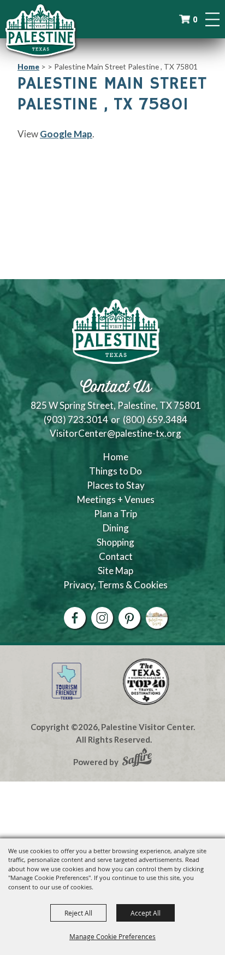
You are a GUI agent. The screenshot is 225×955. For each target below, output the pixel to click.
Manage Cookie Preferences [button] (112, 936)
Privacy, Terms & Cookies (115, 585)
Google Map (66, 134)
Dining (116, 528)
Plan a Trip (115, 513)
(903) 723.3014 (76, 419)
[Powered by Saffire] (137, 758)
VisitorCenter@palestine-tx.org (115, 433)
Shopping (115, 542)
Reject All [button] (78, 912)
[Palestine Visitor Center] (40, 30)
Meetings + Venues (116, 499)
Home (28, 66)
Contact (116, 556)
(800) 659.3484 (155, 419)
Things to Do (115, 471)
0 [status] (195, 19)
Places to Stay (116, 485)
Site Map (115, 570)
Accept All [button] (146, 912)
